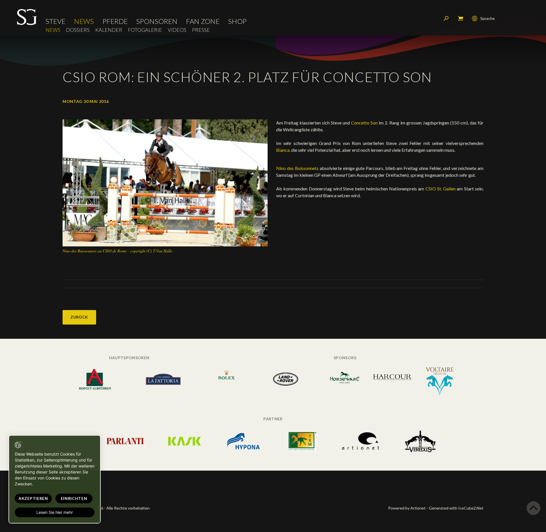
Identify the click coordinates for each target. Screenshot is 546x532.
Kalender (108, 30)
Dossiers (78, 30)
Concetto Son (364, 122)
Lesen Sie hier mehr (54, 512)
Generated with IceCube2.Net (456, 508)
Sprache (487, 18)
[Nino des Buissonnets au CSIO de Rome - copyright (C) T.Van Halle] (165, 182)
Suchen (446, 18)
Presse (201, 30)
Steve (55, 21)
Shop (237, 21)
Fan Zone (203, 21)
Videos (177, 30)
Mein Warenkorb (460, 18)
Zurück (79, 317)
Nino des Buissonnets (297, 168)
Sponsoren (156, 21)
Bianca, (283, 150)
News (84, 21)
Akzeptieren (33, 498)
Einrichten (74, 498)
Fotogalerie (145, 30)
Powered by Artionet (407, 508)
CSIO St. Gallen (440, 188)
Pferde (115, 21)
